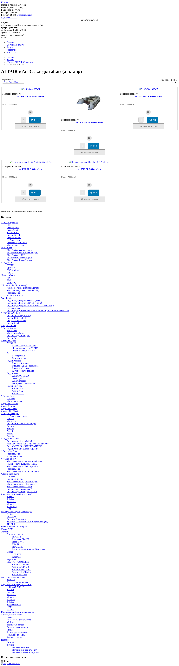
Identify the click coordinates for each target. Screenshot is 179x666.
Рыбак (10, 514)
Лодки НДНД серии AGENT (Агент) (24, 300)
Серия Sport (12, 230)
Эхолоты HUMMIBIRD (18, 562)
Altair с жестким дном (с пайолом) (23, 288)
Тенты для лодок (15, 637)
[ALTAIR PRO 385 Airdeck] (30, 162)
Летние (10, 642)
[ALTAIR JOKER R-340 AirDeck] (89, 115)
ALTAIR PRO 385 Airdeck (30, 169)
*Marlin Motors (8, 275)
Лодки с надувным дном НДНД (22, 464)
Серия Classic (13, 227)
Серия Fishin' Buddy (21, 572)
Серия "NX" (18, 388)
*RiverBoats (6, 247)
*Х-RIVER (6, 298)
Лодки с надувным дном (18, 335)
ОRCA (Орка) (13, 270)
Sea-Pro (10, 589)
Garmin (10, 552)
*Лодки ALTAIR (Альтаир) (20, 62)
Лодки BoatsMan (9, 408)
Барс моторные (19, 358)
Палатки (5, 640)
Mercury (10, 504)
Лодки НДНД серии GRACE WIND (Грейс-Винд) (30, 305)
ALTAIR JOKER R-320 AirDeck (30, 96)
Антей (10, 431)
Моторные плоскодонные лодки (22, 481)
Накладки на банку (16, 635)
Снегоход (11, 516)
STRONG (11, 283)
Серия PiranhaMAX (21, 569)
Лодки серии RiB (15, 479)
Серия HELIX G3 (20, 564)
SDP (9, 280)
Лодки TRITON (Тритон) (19, 315)
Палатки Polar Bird (21, 647)
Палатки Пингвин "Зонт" (24, 650)
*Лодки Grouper (8, 325)
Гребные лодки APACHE (24, 345)
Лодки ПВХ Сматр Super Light (21, 423)
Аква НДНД (18, 378)
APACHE (11, 343)
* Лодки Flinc (7, 396)
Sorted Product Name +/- (12, 82)
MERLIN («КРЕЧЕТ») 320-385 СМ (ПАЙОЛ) (28, 444)
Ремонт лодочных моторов (14, 526)
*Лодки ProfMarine (10, 474)
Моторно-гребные (15, 333)
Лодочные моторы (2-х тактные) (16, 584)
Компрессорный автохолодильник (17, 612)
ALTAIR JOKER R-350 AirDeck (148, 96)
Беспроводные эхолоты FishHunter (28, 549)
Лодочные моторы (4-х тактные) (16, 494)
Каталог (10, 59)
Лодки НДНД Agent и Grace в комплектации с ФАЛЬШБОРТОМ (38, 310)
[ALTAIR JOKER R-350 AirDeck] (148, 89)
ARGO (10, 273)
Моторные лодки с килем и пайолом (24, 461)
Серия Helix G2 (19, 574)
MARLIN (11, 501)
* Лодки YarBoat (9, 451)
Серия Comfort (14, 237)
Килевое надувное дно (23, 371)
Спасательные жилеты (17, 627)
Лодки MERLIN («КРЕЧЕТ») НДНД (24, 446)
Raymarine (11, 559)
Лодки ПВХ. (7, 529)
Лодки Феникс (8, 406)
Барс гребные (18, 356)
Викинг (10, 426)
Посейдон (11, 436)
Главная (10, 57)
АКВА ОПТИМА (20, 376)
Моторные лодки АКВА (24, 383)
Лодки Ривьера (14, 361)
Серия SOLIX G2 (20, 567)
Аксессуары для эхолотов (19, 620)
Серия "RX (17, 391)
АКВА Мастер (19, 381)
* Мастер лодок (8, 340)
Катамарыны (13, 232)
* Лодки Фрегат (8, 459)
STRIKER (17, 554)
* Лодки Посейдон (10, 413)
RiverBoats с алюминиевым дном (22, 252)
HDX (9, 509)
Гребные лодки (14, 293)
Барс (9, 353)
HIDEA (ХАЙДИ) (15, 587)
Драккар (11, 268)
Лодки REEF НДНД (16, 318)
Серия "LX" (18, 393)
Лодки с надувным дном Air (20, 489)
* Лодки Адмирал (9, 222)
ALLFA (10, 609)
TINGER (11, 524)
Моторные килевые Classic (19, 486)
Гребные (11, 398)
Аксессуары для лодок (12, 614)
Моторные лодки (15, 401)
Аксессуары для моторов (13, 577)
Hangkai (10, 592)
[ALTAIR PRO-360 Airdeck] (89, 162)
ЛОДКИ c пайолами (16, 320)
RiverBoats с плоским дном (19, 257)
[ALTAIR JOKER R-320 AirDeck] (30, 89)
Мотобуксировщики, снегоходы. (16, 511)
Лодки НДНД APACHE (23, 350)
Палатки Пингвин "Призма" (26, 652)
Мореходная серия (15, 245)
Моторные (12, 330)
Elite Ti (15, 544)
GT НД (10, 265)
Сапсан (10, 418)
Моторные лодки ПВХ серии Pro (22, 466)
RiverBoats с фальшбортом (19, 260)
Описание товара (30, 126)
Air (8, 278)
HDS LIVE (17, 547)
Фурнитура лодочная (17, 632)
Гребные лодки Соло (17, 416)
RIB (8, 225)
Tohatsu (10, 499)
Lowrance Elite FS (20, 539)
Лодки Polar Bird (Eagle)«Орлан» (22, 449)
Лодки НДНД (13, 235)
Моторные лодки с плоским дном (23, 471)
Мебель (10, 622)
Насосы (10, 617)
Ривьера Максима (20, 368)
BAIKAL (11, 599)
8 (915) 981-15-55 (9, 17)
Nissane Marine (14, 604)
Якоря (9, 630)
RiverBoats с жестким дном (19, 250)
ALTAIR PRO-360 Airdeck (89, 169)
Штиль (4, 2)
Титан (10, 433)
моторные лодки (15, 456)
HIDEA (10, 496)
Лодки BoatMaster (9, 403)
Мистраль (11, 421)
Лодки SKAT (13, 323)
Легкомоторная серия (17, 242)
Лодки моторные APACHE (25, 348)
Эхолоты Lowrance (16, 534)
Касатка (10, 428)
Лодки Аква (12, 373)
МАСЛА (11, 579)
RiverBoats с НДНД (16, 255)
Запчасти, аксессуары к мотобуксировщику (27, 521)
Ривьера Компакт (20, 363)
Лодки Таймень (14, 386)
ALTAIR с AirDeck (16, 295)
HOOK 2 (16, 537)
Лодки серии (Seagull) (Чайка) (21, 441)
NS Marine (12, 506)
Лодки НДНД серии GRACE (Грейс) (24, 303)
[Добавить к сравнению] (30, 112)
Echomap (16, 557)
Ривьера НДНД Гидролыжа (25, 366)
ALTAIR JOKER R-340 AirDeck (89, 122)
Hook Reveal (18, 542)
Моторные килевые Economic (21, 484)
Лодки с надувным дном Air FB (22, 491)
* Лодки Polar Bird (10, 438)
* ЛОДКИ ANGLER (11, 313)
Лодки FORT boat (9, 411)
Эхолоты (5, 532)
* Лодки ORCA (8, 262)
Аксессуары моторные (17, 582)
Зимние (10, 645)
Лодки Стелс (13, 338)
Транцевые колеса (15, 625)
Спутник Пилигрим (16, 519)
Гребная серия (13, 240)
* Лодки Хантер (9, 328)
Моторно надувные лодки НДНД (23, 290)
